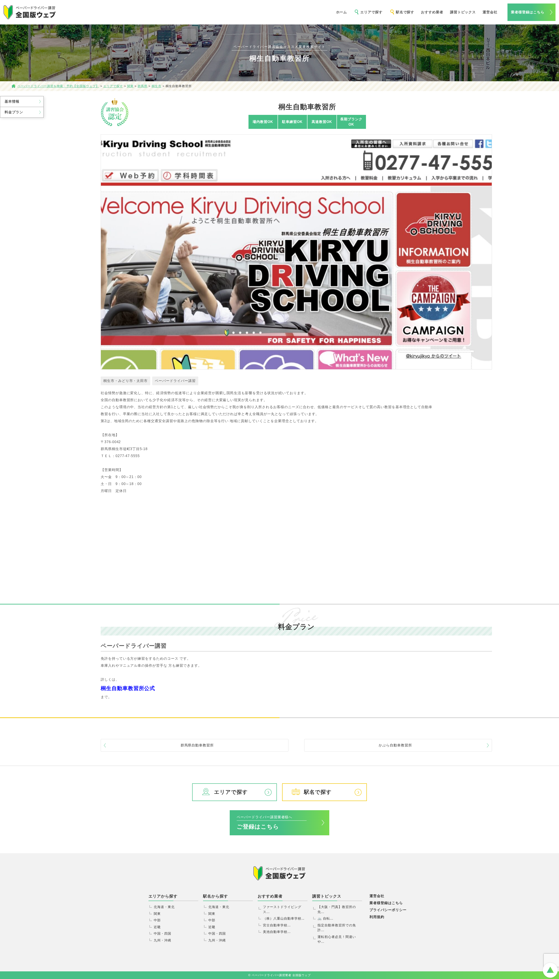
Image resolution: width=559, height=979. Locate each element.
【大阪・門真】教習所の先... (336, 909)
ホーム (341, 12)
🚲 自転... (325, 918)
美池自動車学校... (277, 932)
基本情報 (12, 101)
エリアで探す (371, 12)
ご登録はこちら (264, 822)
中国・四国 (162, 933)
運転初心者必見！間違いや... (336, 939)
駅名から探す (215, 896)
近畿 (157, 927)
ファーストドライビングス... (282, 909)
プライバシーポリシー (388, 910)
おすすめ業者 (432, 12)
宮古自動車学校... (277, 925)
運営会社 (490, 12)
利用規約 (376, 917)
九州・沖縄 (162, 940)
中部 (157, 920)
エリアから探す (163, 896)
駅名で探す (405, 12)
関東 (157, 913)
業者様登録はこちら (527, 12)
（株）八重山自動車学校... (283, 918)
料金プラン (14, 112)
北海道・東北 (164, 907)
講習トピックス (463, 12)
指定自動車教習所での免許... (336, 927)
